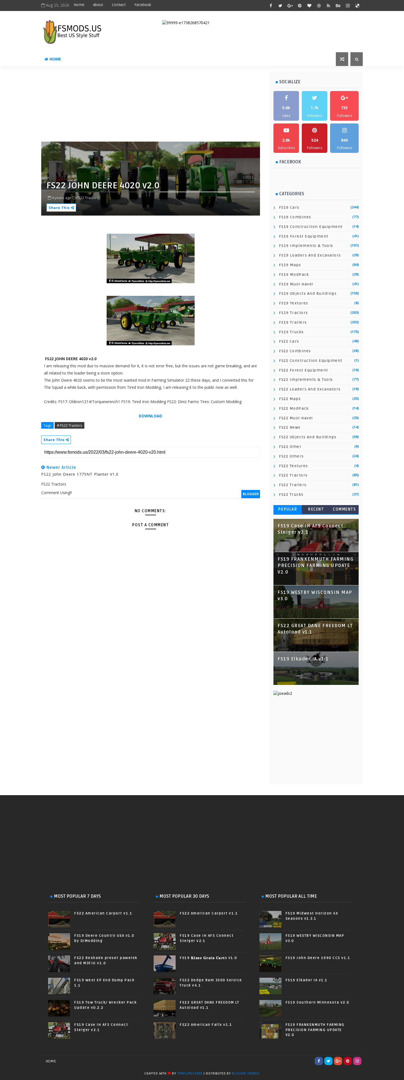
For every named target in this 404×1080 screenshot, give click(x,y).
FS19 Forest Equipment (303, 236)
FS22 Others (291, 456)
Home (79, 4)
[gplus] (290, 5)
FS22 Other (290, 446)
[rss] (328, 5)
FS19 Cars (289, 207)
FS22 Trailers (293, 485)
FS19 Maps (290, 265)
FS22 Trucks (291, 494)
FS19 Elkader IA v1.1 (303, 659)
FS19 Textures (293, 303)
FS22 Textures (293, 466)
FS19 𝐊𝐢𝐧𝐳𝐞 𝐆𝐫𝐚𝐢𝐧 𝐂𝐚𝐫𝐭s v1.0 (208, 958)
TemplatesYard (190, 1073)
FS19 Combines (295, 217)
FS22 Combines (295, 351)
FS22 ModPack (294, 408)
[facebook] (271, 5)
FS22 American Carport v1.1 (103, 913)
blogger (251, 494)
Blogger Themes (246, 1073)
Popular (287, 509)
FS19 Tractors (293, 312)
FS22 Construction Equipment (310, 360)
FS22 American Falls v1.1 (206, 1025)
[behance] (338, 5)
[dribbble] (319, 5)
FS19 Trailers (293, 322)
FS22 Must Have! (296, 418)
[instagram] (348, 5)
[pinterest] (299, 5)
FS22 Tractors (293, 475)
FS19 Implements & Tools (306, 245)
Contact (119, 4)
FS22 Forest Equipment (303, 370)
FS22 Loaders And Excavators (310, 389)
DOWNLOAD (150, 415)
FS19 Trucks (291, 332)
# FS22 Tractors (69, 425)
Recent (316, 509)
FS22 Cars (289, 341)
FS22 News (290, 427)
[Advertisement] (174, 105)
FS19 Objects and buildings (308, 293)
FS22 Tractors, (87, 197)
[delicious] (357, 5)
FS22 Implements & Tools (306, 379)
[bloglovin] (309, 5)
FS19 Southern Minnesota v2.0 (317, 1002)
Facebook (142, 4)
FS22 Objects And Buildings (307, 437)
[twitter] (280, 5)
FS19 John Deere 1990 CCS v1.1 (318, 958)
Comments (344, 509)
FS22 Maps (290, 398)
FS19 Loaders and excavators (310, 255)
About (98, 4)
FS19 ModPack (294, 274)
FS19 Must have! (296, 284)
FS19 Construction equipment (311, 226)
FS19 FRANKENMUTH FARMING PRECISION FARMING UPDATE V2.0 (315, 565)
